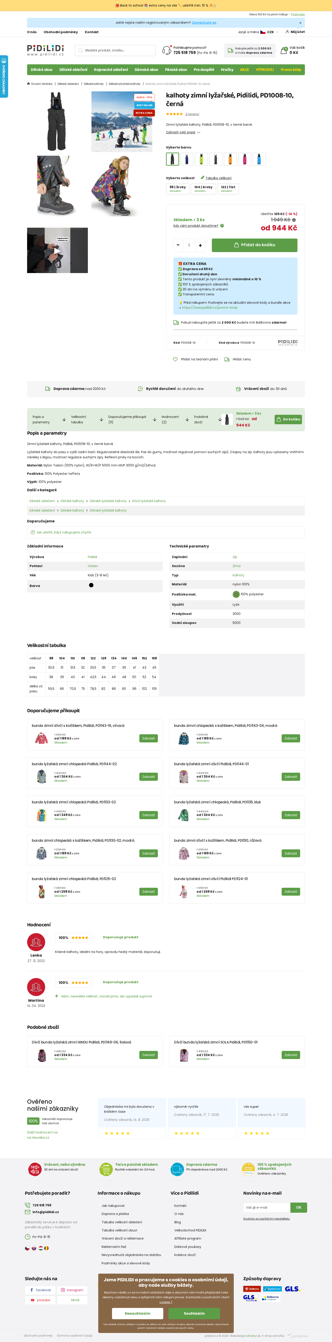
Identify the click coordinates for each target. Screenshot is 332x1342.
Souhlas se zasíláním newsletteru (266, 1219)
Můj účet (298, 32)
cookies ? (165, 1302)
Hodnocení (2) (170, 419)
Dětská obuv (42, 70)
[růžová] (244, 159)
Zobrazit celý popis (180, 132)
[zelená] (201, 159)
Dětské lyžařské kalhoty (124, 84)
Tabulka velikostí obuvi (119, 1230)
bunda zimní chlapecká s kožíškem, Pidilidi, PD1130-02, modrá (83, 840)
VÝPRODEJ (265, 70)
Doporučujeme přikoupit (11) (127, 419)
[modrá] (259, 159)
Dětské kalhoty (94, 84)
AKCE (244, 70)
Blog (177, 1222)
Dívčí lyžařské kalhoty (149, 501)
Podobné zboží (201, 419)
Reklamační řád (114, 1247)
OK (299, 1207)
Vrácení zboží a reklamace (123, 1238)
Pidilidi (92, 557)
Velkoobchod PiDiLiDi (190, 1230)
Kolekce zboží (185, 1255)
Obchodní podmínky (61, 32)
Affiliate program (187, 1238)
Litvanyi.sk (253, 1336)
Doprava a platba (115, 1214)
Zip (235, 557)
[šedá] (215, 159)
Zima (237, 566)
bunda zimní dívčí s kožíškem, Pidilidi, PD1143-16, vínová (78, 725)
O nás (31, 32)
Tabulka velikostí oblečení (122, 1222)
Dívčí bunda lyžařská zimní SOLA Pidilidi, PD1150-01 (215, 1042)
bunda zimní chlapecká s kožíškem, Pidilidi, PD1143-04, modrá (225, 725)
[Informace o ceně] (294, 220)
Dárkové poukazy (187, 1247)
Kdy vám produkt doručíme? (195, 225)
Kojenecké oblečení (111, 70)
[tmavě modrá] (187, 159)
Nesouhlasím (137, 1313)
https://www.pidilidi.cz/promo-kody (210, 307)
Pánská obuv (176, 70)
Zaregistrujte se (204, 22)
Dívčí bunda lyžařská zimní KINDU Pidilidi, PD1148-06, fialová (81, 1042)
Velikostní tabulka (78, 419)
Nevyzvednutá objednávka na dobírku (131, 1255)
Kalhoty (238, 575)
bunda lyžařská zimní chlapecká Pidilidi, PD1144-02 (74, 764)
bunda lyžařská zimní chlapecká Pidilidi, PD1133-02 (74, 802)
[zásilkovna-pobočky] (253, 1289)
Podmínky (298, 14)
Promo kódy (291, 70)
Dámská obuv (146, 70)
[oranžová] (230, 159)
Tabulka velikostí (218, 178)
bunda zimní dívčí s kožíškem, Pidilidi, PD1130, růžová (218, 840)
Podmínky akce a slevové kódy (126, 1263)
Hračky (227, 70)
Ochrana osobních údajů (74, 1335)
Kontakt (92, 32)
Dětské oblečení (73, 70)
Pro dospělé (204, 70)
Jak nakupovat (113, 1205)
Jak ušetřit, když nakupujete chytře (63, 532)
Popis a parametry (41, 419)
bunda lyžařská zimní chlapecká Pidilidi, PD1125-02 (74, 878)
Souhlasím (194, 1313)
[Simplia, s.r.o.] (297, 1335)
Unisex (93, 566)
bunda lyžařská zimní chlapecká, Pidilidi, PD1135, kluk (217, 802)
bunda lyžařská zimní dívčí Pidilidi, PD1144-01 (211, 764)
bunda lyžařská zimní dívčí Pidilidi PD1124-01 (211, 878)
